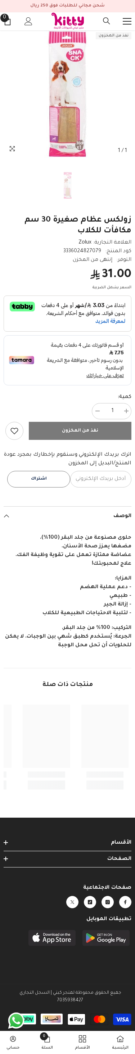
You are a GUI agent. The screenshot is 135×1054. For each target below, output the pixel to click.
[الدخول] (28, 21)
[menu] (127, 21)
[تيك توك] (90, 902)
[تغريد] (72, 902)
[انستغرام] (108, 902)
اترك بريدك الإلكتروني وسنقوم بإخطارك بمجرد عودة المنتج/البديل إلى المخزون (67, 459)
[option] (67, 94)
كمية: (124, 397)
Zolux (84, 243)
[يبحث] (106, 21)
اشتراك (39, 479)
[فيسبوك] (125, 902)
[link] (14, 431)
